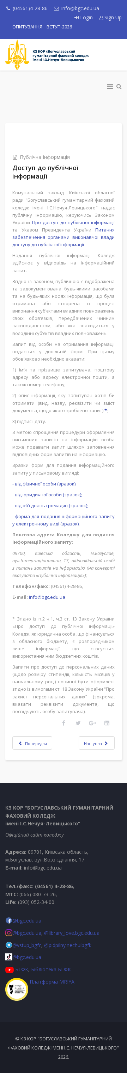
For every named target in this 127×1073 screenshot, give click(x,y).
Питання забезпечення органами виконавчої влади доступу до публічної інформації (63, 237)
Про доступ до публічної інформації (73, 222)
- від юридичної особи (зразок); (47, 494)
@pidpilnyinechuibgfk (67, 945)
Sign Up (112, 17)
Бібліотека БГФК (51, 969)
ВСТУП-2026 (59, 27)
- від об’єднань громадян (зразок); (50, 505)
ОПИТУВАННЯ (27, 27)
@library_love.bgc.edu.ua (71, 933)
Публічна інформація (45, 157)
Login (86, 17)
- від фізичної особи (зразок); (44, 484)
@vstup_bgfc (26, 945)
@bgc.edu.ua (26, 920)
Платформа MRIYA (52, 981)
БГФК (21, 969)
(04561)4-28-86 (30, 8)
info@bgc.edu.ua (80, 8)
